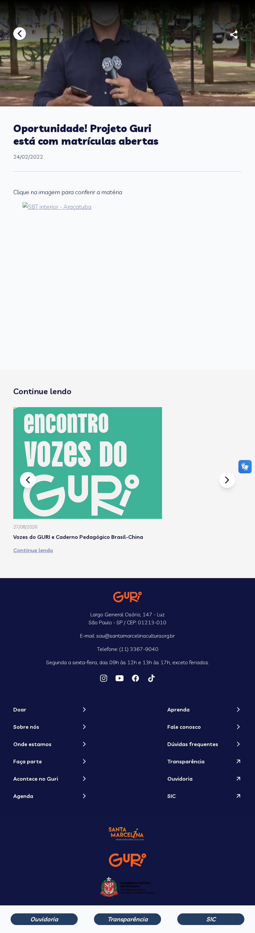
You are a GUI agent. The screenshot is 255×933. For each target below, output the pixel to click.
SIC (210, 919)
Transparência (128, 919)
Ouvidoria (44, 919)
